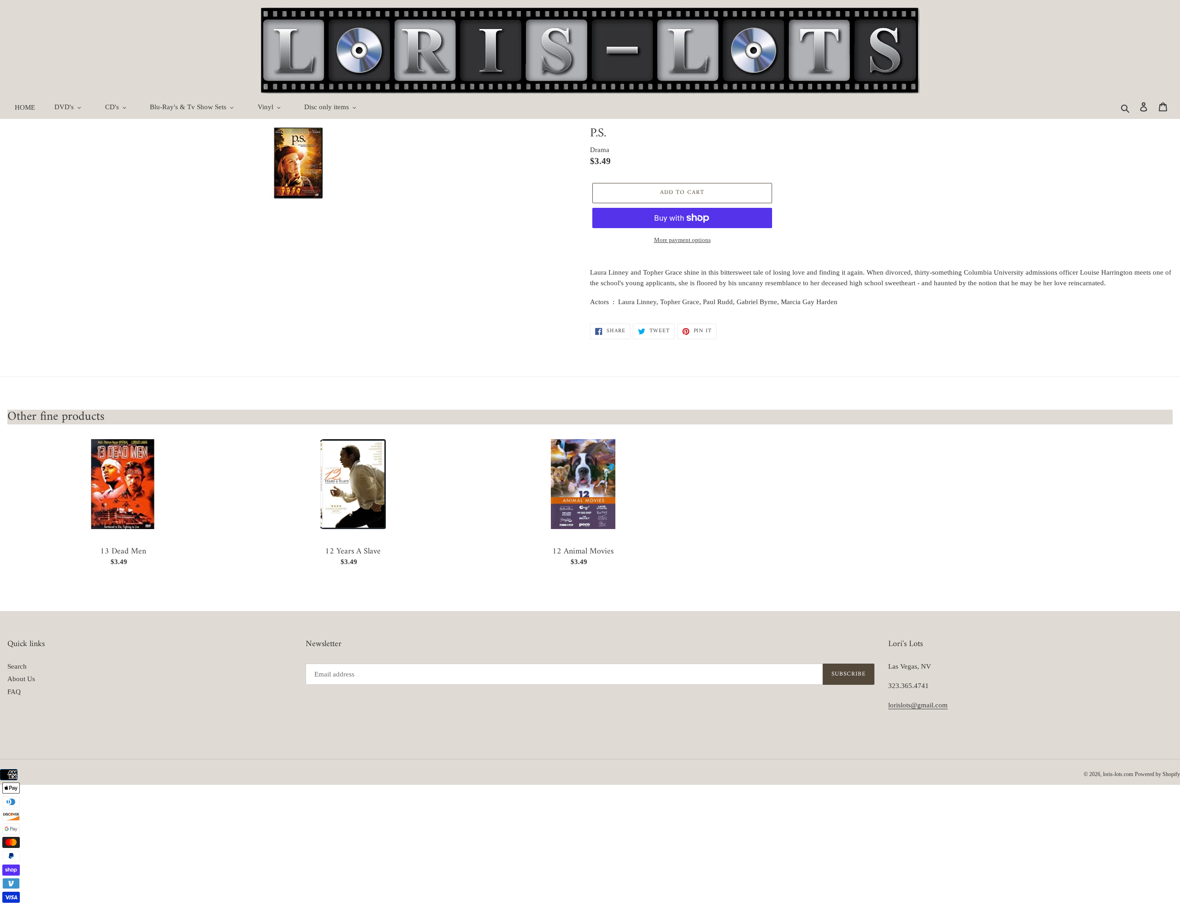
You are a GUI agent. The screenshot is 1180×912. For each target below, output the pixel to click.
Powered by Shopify (1157, 774)
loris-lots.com (1118, 774)
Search (17, 666)
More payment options (682, 239)
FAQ (14, 691)
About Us (21, 679)
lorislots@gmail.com (918, 705)
